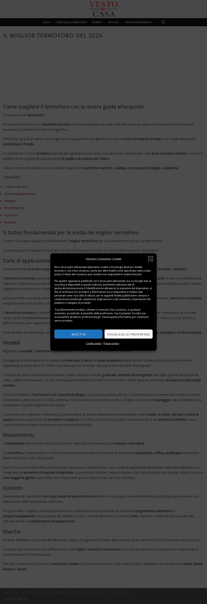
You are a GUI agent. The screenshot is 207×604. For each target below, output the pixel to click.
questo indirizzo (92, 284)
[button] (151, 259)
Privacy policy (111, 343)
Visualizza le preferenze (128, 334)
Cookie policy (93, 343)
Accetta (78, 334)
